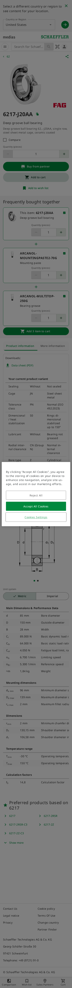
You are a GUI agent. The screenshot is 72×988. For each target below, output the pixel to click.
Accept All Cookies (36, 506)
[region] (36, 494)
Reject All (36, 495)
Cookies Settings (36, 517)
